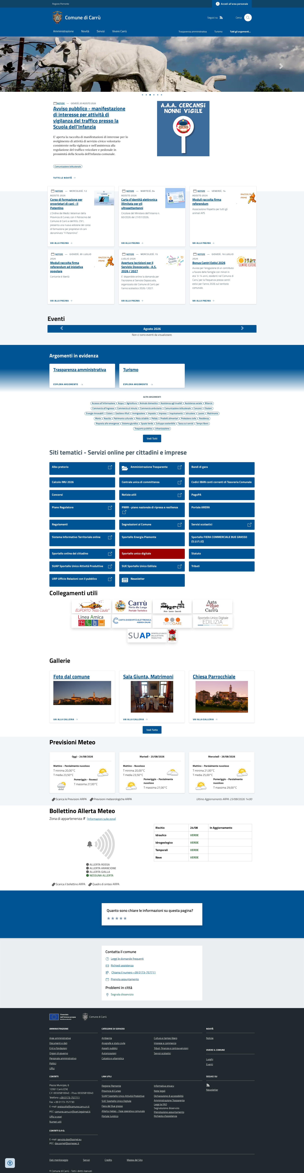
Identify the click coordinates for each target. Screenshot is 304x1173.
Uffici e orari (55, 1116)
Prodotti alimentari (169, 418)
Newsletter (212, 1090)
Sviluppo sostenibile (165, 423)
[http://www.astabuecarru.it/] (212, 606)
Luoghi (209, 1059)
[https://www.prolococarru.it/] (172, 606)
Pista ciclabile (142, 418)
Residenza (204, 418)
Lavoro (201, 413)
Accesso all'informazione (103, 403)
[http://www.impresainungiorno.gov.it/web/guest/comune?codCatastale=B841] (147, 635)
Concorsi (198, 408)
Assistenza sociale (193, 403)
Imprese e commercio (165, 1043)
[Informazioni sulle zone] (101, 819)
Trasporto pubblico (143, 428)
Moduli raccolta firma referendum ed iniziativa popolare (66, 267)
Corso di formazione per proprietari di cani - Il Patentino (66, 204)
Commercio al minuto (127, 408)
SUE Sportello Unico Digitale (116, 1101)
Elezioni (208, 408)
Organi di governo (58, 1053)
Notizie (209, 1038)
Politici (52, 1063)
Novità (85, 31)
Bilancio (208, 403)
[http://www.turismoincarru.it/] (132, 606)
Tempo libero (202, 423)
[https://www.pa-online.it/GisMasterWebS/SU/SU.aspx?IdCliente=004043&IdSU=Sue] (213, 621)
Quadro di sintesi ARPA (105, 884)
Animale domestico (149, 403)
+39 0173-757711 (69, 1097)
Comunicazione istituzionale (178, 408)
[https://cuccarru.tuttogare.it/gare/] (172, 621)
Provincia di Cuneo (111, 1091)
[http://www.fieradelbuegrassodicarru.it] (172, 635)
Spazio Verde (147, 423)
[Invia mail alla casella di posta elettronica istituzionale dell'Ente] (73, 1106)
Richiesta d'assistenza (165, 1116)
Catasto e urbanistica (113, 1058)
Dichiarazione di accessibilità (168, 1096)
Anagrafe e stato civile (113, 1043)
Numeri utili (55, 1122)
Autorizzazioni (109, 1053)
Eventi (209, 1064)
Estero (109, 413)
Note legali (159, 1091)
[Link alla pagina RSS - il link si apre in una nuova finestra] (221, 18)
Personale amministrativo (62, 1058)
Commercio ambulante (151, 408)
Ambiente (107, 1038)
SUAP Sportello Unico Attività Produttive (123, 1096)
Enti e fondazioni (58, 1048)
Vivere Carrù (119, 31)
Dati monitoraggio (58, 1160)
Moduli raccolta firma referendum (206, 202)
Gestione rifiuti (122, 413)
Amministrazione (63, 31)
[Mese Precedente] (62, 328)
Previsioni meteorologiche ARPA (112, 799)
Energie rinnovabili (95, 413)
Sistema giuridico (130, 423)
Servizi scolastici (162, 1053)
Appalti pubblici (109, 1048)
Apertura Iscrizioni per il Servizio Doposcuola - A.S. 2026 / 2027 (138, 267)
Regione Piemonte (60, 3)
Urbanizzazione (162, 428)
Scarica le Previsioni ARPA (71, 799)
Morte (98, 418)
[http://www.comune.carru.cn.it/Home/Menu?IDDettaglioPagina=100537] (91, 606)
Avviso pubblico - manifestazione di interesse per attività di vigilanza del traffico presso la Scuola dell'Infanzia (89, 117)
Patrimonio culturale (123, 418)
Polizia (155, 418)
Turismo (218, 31)
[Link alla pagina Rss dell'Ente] (208, 1085)
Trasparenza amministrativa (193, 31)
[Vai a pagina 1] (142, 94)
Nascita (107, 418)
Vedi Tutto (152, 730)
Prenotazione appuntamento (169, 1112)
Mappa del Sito (134, 1160)
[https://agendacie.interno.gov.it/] (132, 621)
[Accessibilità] (10, 1163)
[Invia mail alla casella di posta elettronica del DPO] (69, 1139)
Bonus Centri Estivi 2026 (208, 263)
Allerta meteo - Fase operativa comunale (123, 1111)
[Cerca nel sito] (247, 17)
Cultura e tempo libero (165, 1038)
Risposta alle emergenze (107, 423)
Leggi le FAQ (160, 1104)
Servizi (101, 31)
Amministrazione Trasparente (169, 1100)
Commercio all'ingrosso (103, 408)
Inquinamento (176, 413)
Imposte (152, 413)
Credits (108, 1160)
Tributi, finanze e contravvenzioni (171, 1048)
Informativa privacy (164, 1086)
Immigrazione (138, 413)
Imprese (163, 413)
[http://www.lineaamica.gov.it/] (91, 621)
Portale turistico (110, 1116)
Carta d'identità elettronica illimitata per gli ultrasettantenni (139, 204)
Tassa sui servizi (185, 423)
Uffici (52, 1068)
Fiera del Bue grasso (112, 1106)
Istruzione (190, 413)
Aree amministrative (60, 1038)
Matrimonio (212, 413)
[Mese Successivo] (242, 328)
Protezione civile (188, 418)
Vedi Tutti (152, 438)
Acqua (121, 403)
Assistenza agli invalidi (171, 403)
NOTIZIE (61, 103)
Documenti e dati (58, 1043)
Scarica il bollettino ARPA (70, 884)
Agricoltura (132, 403)
